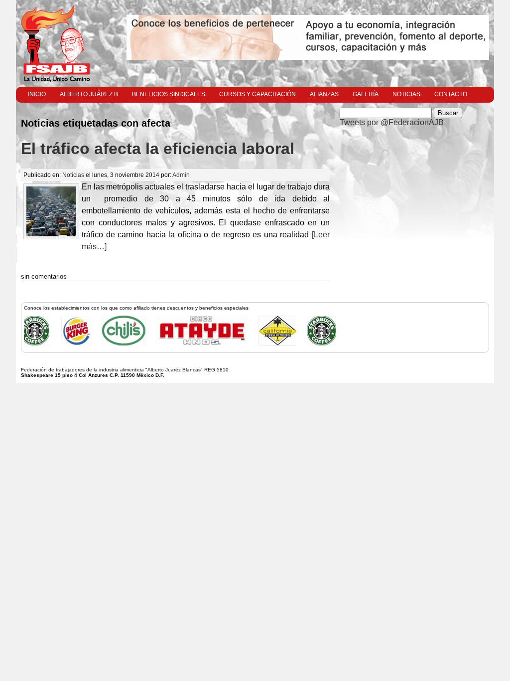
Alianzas (324, 94)
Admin (181, 174)
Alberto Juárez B (89, 94)
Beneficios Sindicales (168, 94)
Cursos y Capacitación (257, 94)
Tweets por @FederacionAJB (392, 122)
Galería (366, 94)
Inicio (37, 94)
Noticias (406, 94)
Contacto (450, 94)
